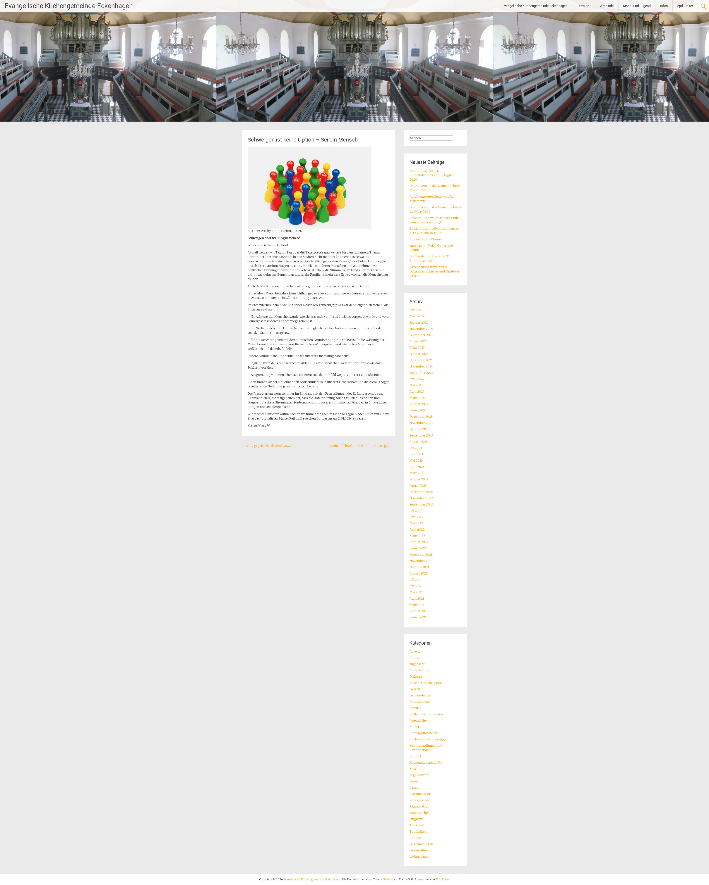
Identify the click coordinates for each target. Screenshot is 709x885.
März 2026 (417, 316)
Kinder (414, 727)
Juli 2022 (416, 511)
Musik (414, 769)
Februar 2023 (419, 479)
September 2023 (421, 435)
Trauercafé (417, 825)
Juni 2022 (416, 517)
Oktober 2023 (419, 429)
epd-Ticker (685, 6)
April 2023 (417, 467)
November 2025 (421, 329)
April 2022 (417, 529)
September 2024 (421, 373)
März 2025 (417, 347)
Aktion (414, 658)
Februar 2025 (419, 354)
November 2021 (421, 561)
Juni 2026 (416, 310)
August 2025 (418, 341)
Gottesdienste (420, 701)
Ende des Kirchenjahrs (426, 683)
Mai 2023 (416, 460)
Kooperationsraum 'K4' (426, 762)
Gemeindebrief (420, 695)
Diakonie (416, 676)
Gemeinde (606, 6)
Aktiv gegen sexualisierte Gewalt (267, 446)
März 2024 (417, 398)
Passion (415, 787)
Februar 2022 (419, 542)
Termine (583, 6)
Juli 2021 (416, 580)
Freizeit (415, 689)
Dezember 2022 (421, 492)
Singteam (416, 819)
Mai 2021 (416, 592)
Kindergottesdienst (423, 733)
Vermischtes (418, 850)
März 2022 (417, 536)
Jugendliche (418, 720)
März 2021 (417, 605)
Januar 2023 (418, 485)
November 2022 (421, 498)
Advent (415, 651)
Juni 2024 (416, 379)
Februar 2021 (419, 611)
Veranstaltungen (421, 844)
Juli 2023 (416, 448)
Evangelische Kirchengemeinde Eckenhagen (69, 6)
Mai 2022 (416, 523)
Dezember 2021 (421, 554)
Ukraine (415, 838)
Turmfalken (418, 831)
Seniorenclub (419, 813)
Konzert (415, 756)
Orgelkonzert (419, 775)
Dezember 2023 (421, 416)
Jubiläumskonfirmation (426, 714)
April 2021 (417, 598)
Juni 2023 (416, 454)
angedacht (417, 664)
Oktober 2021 (419, 567)
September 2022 (422, 504)
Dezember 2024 (421, 360)
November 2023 (421, 423)
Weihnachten (419, 856)
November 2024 (421, 366)
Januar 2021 (418, 617)
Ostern (414, 781)
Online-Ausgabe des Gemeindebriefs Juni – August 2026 (431, 175)
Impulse (415, 708)
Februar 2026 (419, 322)
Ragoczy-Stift (419, 806)
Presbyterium (419, 800)
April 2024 (417, 391)
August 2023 (418, 442)
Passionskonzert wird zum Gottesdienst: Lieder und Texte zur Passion (434, 271)
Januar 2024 (418, 410)
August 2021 (418, 573)
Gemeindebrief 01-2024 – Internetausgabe (362, 446)
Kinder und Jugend (637, 6)
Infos (664, 6)
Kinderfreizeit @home (426, 239)
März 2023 (417, 473)
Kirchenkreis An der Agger (429, 739)
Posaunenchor (420, 794)
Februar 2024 (419, 404)
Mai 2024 (416, 385)
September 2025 (421, 335)
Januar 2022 (418, 548)
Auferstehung (419, 670)
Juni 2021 (416, 586)
